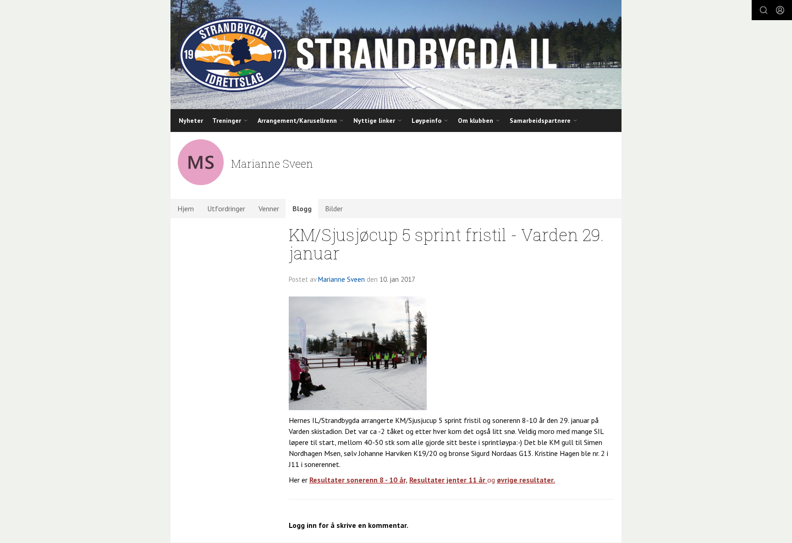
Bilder (334, 208)
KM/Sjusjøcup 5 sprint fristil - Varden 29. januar (446, 243)
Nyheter (191, 120)
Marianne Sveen (341, 279)
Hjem (185, 208)
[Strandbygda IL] (396, 54)
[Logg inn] (780, 10)
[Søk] (763, 10)
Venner (268, 208)
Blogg (302, 208)
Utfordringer (226, 208)
